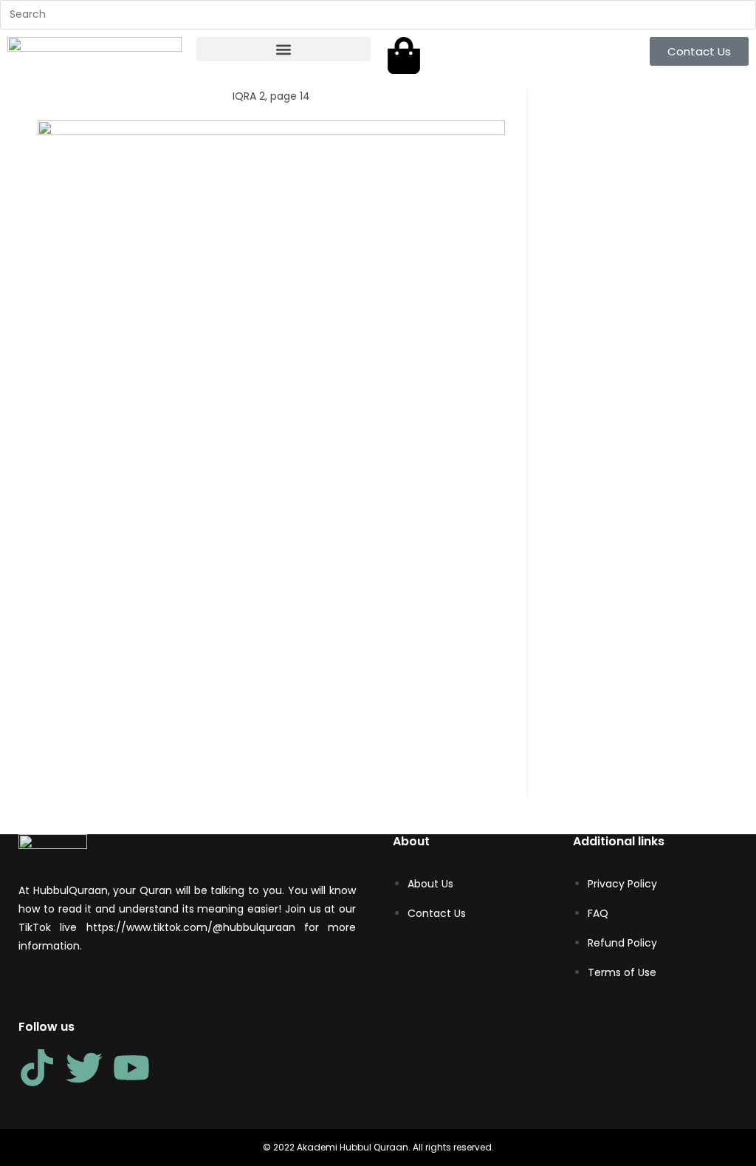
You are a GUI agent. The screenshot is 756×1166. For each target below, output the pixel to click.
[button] (283, 49)
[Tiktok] (36, 1067)
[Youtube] (131, 1067)
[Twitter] (84, 1067)
